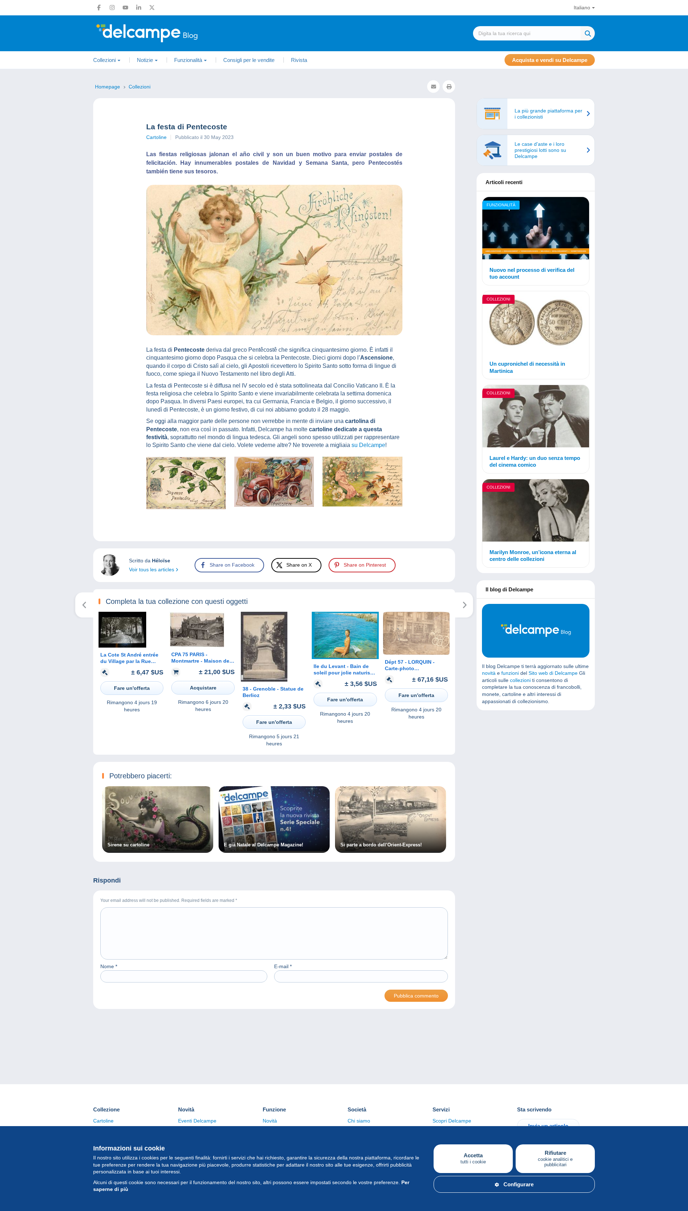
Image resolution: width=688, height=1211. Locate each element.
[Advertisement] (536, 767)
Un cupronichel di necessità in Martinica (527, 367)
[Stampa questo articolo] (449, 86)
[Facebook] (99, 7)
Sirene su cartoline (128, 844)
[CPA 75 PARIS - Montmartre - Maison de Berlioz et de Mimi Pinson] (196, 645)
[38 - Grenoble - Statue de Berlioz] (264, 680)
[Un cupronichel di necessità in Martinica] (535, 323)
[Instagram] (112, 7)
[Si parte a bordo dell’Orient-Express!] (390, 849)
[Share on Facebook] (11, 431)
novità (489, 673)
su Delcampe (368, 445)
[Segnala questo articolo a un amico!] (433, 86)
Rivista (299, 60)
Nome (108, 966)
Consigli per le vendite (248, 60)
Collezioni (498, 299)
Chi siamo (359, 1121)
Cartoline (156, 137)
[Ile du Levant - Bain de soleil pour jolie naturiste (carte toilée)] (345, 657)
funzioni (510, 673)
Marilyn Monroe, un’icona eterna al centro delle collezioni (532, 555)
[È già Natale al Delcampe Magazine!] (274, 849)
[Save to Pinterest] (11, 465)
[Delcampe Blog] (163, 33)
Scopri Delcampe (452, 1121)
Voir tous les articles (152, 569)
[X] (152, 7)
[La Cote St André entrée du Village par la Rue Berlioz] (122, 646)
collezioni (520, 680)
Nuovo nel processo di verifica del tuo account (531, 273)
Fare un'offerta (132, 688)
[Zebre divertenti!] (464, 605)
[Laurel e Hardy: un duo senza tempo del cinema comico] (535, 417)
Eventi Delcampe (197, 1121)
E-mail (283, 966)
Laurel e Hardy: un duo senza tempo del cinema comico (534, 461)
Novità (270, 1121)
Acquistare (203, 688)
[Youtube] (125, 7)
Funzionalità (501, 205)
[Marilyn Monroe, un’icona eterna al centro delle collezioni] (535, 511)
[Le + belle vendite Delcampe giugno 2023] (84, 605)
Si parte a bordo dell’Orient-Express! (381, 844)
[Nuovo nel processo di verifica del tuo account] (535, 229)
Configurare (518, 1184)
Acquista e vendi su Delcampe (549, 60)
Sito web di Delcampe (553, 673)
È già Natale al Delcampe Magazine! (263, 844)
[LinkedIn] (138, 7)
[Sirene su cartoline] (157, 849)
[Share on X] (11, 448)
